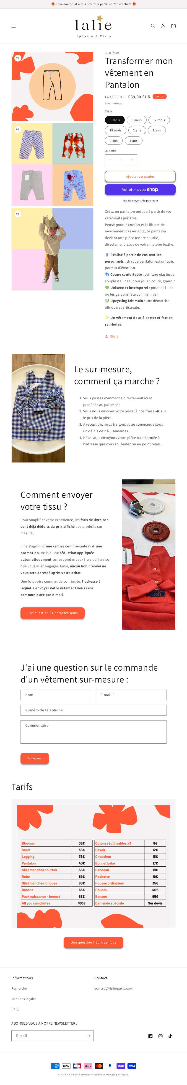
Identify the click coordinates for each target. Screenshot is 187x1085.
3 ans (157, 130)
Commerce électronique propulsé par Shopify (103, 1074)
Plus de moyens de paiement (140, 200)
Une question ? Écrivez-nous (93, 942)
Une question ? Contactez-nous (52, 613)
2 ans (137, 130)
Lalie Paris (73, 1074)
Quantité (110, 151)
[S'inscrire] (88, 1036)
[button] (14, 26)
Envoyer (34, 758)
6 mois (137, 120)
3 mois (115, 120)
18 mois (116, 130)
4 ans (114, 141)
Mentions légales (23, 999)
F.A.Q (15, 1009)
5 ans (134, 141)
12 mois (159, 120)
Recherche (19, 988)
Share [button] (114, 336)
